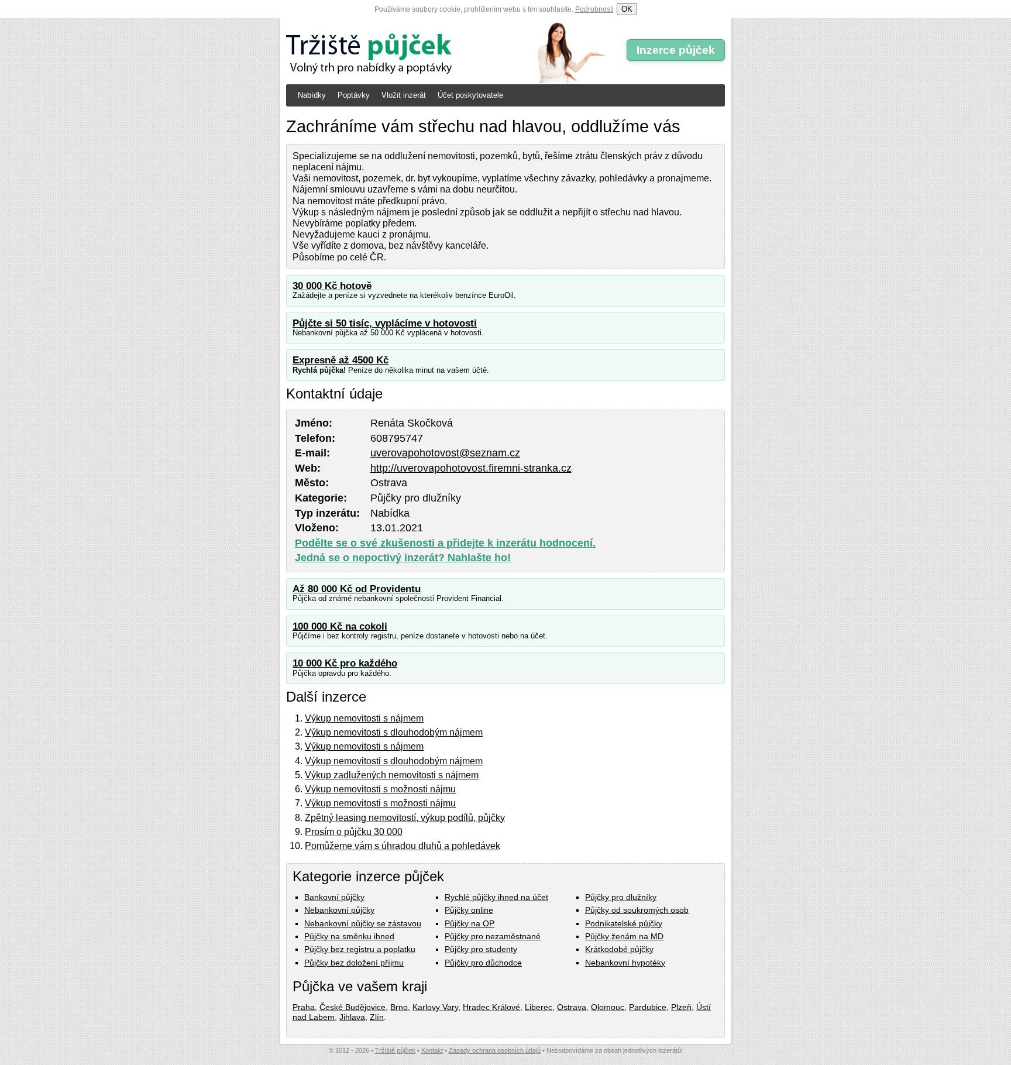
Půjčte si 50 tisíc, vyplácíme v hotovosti (385, 323)
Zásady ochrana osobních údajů (495, 1050)
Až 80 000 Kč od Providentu (357, 589)
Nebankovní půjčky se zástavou (362, 923)
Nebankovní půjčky (339, 910)
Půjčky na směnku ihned (349, 936)
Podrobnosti (594, 9)
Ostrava (571, 1007)
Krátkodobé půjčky (619, 949)
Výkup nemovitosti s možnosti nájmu (380, 789)
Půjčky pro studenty (481, 949)
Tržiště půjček (395, 1050)
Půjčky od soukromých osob (637, 910)
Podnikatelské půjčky (623, 923)
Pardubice (647, 1007)
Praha (304, 1007)
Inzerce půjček (676, 50)
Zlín (377, 1017)
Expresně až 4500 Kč (340, 360)
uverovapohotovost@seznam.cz (445, 453)
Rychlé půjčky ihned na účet (496, 897)
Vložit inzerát (403, 95)
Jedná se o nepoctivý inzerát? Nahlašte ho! (403, 558)
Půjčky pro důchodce (483, 962)
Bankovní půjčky (334, 897)
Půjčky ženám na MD (624, 936)
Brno (399, 1007)
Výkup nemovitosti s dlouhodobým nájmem (394, 732)
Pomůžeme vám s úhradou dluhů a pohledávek (402, 846)
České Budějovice (352, 1007)
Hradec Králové (491, 1007)
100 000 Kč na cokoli (340, 626)
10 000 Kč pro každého (345, 663)
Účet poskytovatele (470, 95)
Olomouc (607, 1007)
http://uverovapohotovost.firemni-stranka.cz (471, 468)
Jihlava (352, 1017)
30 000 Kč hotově (332, 285)
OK (626, 9)
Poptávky (354, 95)
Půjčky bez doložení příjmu (354, 962)
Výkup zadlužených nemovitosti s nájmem (392, 775)
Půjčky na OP (469, 923)
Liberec (538, 1007)
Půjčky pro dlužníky (620, 897)
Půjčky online (469, 910)
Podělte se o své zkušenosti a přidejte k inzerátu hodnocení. (445, 543)
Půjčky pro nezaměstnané (493, 936)
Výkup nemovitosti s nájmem (364, 718)
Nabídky (312, 95)
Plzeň (681, 1007)
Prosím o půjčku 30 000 (354, 832)
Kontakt (432, 1050)
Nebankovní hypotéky (625, 962)
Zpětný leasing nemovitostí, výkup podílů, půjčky (405, 818)
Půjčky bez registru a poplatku (359, 949)
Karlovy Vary (435, 1007)
